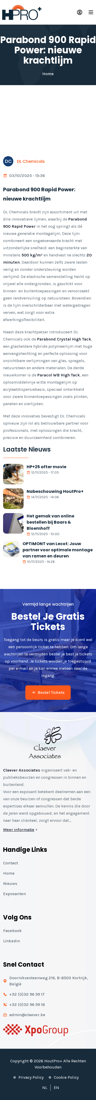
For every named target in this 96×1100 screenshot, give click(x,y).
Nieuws (10, 883)
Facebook (12, 930)
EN (56, 1087)
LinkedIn (11, 940)
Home (48, 73)
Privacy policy (31, 1077)
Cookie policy (66, 1077)
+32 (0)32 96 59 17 (27, 994)
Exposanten (14, 893)
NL (44, 1087)
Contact (10, 863)
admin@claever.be (27, 1014)
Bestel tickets (51, 692)
